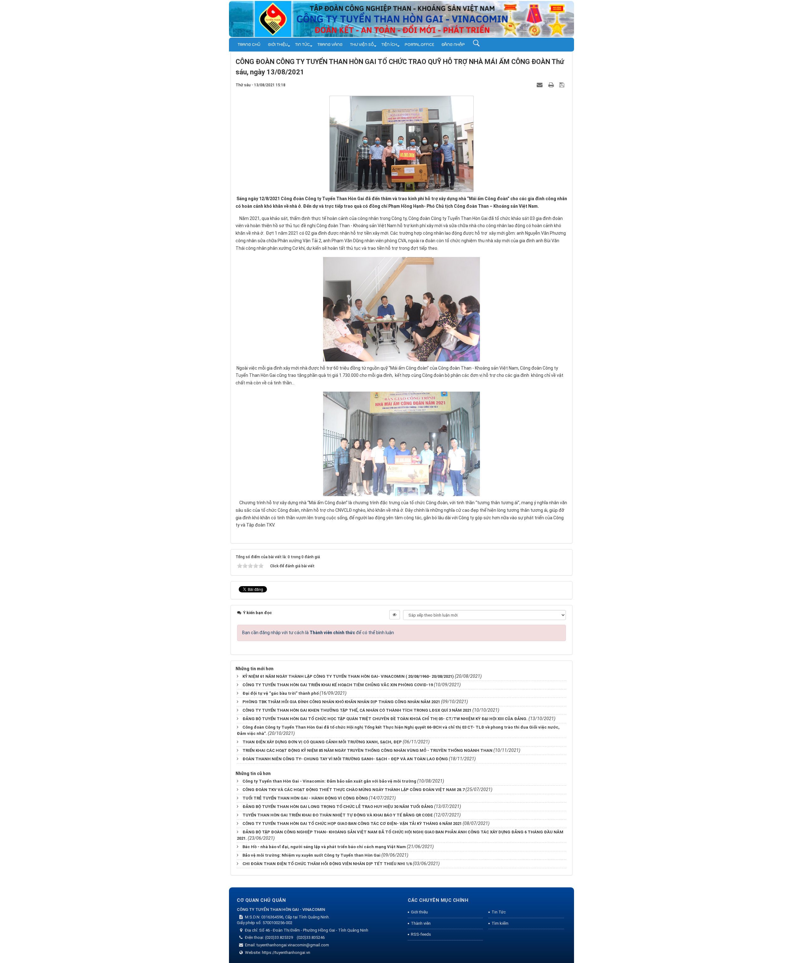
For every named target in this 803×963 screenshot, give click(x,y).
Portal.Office (419, 44)
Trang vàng (330, 44)
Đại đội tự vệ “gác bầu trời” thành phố (280, 693)
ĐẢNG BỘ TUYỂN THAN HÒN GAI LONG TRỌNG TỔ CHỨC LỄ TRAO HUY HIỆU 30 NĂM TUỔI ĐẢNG (337, 806)
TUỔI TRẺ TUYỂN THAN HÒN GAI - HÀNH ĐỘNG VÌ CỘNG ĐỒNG (305, 798)
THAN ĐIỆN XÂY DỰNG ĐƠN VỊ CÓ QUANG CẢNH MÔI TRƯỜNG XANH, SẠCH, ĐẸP (322, 742)
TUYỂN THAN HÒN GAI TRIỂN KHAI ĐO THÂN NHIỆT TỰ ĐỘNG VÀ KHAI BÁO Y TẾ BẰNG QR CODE (337, 815)
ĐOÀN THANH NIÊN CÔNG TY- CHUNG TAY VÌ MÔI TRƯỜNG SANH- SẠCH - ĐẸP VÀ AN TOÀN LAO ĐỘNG (345, 759)
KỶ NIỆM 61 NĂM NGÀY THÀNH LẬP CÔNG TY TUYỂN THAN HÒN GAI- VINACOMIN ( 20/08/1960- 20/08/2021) (348, 676)
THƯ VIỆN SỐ (362, 44)
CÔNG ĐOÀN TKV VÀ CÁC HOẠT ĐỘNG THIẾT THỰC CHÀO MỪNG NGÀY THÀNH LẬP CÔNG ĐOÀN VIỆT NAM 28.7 (353, 789)
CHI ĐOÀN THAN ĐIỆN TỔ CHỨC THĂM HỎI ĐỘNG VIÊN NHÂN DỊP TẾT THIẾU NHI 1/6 (327, 863)
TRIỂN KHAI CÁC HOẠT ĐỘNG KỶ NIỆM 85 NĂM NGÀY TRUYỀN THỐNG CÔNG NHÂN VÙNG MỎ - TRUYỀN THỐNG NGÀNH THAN (367, 750)
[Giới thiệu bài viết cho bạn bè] (540, 84)
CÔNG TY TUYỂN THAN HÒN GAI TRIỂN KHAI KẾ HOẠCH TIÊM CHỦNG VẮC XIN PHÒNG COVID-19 (337, 684)
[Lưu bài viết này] (562, 84)
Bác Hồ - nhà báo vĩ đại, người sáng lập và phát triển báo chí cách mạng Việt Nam (324, 846)
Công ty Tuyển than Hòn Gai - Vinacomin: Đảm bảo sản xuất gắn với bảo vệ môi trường (329, 781)
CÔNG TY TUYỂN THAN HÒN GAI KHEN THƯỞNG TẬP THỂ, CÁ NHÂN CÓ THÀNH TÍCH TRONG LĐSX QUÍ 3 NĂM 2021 (356, 710)
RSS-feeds (421, 934)
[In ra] (551, 84)
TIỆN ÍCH (389, 44)
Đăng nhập (453, 44)
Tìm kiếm (500, 923)
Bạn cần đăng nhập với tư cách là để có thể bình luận (318, 632)
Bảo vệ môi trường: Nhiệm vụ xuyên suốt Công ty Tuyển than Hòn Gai (311, 855)
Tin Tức (302, 44)
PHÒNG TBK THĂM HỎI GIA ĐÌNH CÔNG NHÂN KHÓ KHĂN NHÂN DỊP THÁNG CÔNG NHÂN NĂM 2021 (341, 701)
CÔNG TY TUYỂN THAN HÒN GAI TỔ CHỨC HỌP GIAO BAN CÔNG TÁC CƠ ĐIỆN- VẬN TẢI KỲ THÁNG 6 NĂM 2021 (352, 823)
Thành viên (421, 923)
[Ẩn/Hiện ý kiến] (394, 614)
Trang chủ (249, 44)
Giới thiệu (278, 44)
